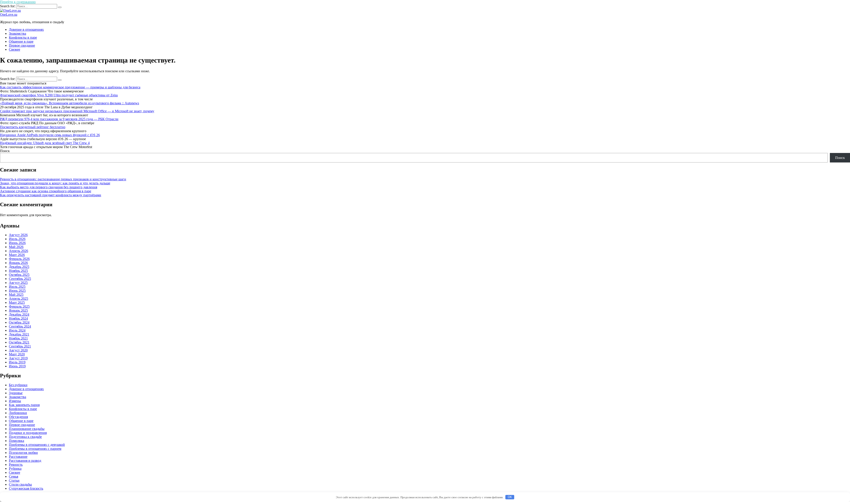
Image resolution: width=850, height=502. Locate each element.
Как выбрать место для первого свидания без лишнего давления (48, 187)
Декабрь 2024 (19, 314)
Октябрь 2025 (19, 275)
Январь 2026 (18, 263)
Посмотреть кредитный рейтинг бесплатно (32, 127)
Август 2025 (18, 282)
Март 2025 (17, 302)
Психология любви (23, 452)
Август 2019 (18, 358)
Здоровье (16, 393)
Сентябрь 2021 (20, 346)
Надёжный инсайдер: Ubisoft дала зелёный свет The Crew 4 (45, 143)
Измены (15, 401)
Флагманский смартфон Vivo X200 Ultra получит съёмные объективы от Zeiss (59, 95)
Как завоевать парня (24, 405)
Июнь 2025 (17, 290)
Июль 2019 (17, 362)
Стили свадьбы (20, 484)
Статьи (14, 480)
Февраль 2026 (19, 259)
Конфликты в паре (23, 37)
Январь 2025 (18, 310)
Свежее (14, 49)
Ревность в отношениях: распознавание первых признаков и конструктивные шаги (63, 179)
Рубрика (15, 468)
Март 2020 (17, 354)
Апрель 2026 (18, 251)
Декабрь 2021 (19, 334)
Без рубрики (18, 385)
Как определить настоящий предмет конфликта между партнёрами (50, 195)
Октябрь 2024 (19, 322)
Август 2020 (18, 350)
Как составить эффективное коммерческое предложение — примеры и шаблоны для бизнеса (70, 87)
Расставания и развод (25, 460)
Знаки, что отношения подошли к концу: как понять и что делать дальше (55, 183)
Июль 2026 (17, 239)
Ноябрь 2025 (18, 271)
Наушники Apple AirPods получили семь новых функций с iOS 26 (50, 135)
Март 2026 (17, 255)
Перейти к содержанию (18, 2)
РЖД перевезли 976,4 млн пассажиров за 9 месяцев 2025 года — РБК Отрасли (59, 119)
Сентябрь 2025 (20, 279)
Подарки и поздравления (28, 433)
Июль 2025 (17, 286)
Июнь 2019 (17, 366)
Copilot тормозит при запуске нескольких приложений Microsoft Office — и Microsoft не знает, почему (77, 111)
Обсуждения (18, 417)
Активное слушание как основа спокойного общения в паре (45, 191)
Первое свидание (22, 45)
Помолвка (16, 441)
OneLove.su (8, 14)
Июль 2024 (17, 330)
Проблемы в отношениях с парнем (35, 448)
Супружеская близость (26, 488)
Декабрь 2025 (19, 267)
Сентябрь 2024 (20, 326)
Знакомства (17, 33)
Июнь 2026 (17, 243)
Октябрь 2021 (19, 342)
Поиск (5, 151)
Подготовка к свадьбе (25, 437)
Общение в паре (21, 41)
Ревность (16, 464)
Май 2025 (16, 294)
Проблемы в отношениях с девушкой (37, 445)
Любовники (18, 413)
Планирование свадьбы (26, 429)
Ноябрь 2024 (18, 318)
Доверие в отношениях (26, 29)
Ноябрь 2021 (18, 338)
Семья (13, 476)
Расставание (18, 456)
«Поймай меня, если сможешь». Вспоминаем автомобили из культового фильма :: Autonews (69, 103)
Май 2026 (16, 247)
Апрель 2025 (18, 298)
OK (510, 497)
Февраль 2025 (19, 306)
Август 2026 (18, 235)
